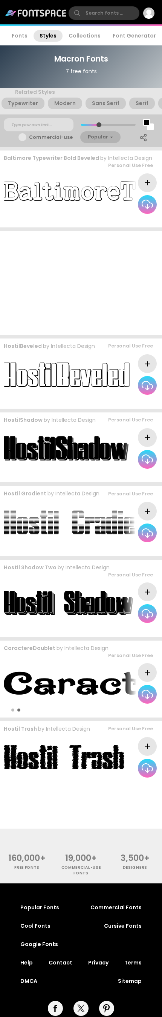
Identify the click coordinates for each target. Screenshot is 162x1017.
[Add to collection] (147, 182)
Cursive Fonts (123, 926)
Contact (60, 962)
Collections (85, 35)
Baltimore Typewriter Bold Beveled (51, 158)
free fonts (27, 867)
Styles (48, 35)
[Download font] (147, 204)
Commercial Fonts (116, 907)
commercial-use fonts (81, 870)
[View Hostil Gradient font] (79, 522)
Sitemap (130, 981)
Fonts (20, 35)
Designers (135, 867)
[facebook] (55, 1008)
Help (26, 962)
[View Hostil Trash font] (64, 757)
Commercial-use (51, 137)
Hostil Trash (20, 729)
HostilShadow (23, 420)
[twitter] (81, 1008)
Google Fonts (39, 944)
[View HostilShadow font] (66, 448)
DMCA (28, 981)
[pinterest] (106, 1008)
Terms (133, 962)
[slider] (98, 124)
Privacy (98, 962)
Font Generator (134, 35)
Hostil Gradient (25, 493)
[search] (104, 13)
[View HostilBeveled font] (67, 375)
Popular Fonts (39, 907)
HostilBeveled (23, 346)
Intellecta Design (130, 158)
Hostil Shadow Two (30, 567)
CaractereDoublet (29, 648)
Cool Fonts (35, 926)
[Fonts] (36, 13)
